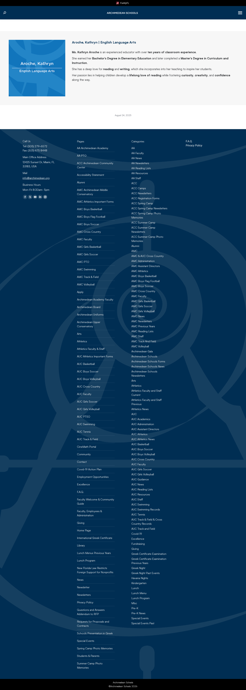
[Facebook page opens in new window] (25, 197)
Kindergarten (138, 583)
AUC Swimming (86, 424)
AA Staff (136, 178)
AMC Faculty (84, 239)
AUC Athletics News (143, 439)
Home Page (84, 530)
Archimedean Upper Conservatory (88, 324)
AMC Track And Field (143, 341)
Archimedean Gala (142, 351)
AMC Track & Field (88, 277)
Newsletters (84, 594)
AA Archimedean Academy (92, 148)
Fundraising (138, 543)
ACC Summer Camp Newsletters (143, 229)
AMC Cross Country (89, 231)
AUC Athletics (139, 434)
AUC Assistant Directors (145, 429)
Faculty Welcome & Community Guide (95, 501)
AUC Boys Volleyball (89, 379)
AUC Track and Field (143, 528)
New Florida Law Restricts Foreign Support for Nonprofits (95, 570)
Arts (79, 333)
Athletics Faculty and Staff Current (146, 393)
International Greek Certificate (94, 538)
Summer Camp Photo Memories (90, 665)
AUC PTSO (83, 416)
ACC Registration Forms (145, 198)
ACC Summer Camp (143, 222)
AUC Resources (140, 494)
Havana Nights (139, 578)
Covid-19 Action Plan (89, 469)
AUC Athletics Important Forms (95, 356)
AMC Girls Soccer (87, 254)
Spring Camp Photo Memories (95, 648)
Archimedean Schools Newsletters (144, 373)
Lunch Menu (138, 593)
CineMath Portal (86, 446)
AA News (136, 158)
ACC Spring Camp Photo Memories (146, 215)
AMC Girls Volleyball (143, 311)
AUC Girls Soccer (87, 401)
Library (81, 545)
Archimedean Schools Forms (148, 361)
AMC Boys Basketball (89, 209)
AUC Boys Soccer (87, 371)
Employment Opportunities (93, 477)
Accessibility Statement (90, 175)
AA (133, 148)
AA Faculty (137, 153)
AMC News (138, 316)
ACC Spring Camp (142, 203)
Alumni (81, 182)
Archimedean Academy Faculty (95, 299)
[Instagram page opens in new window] (45, 197)
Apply (80, 292)
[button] (159, 5)
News (80, 579)
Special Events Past (142, 623)
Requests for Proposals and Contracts (93, 623)
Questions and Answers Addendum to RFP (91, 612)
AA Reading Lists (141, 168)
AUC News (137, 484)
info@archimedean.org (36, 178)
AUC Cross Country (88, 386)
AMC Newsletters (141, 321)
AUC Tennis (84, 431)
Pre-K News (138, 613)
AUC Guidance (140, 479)
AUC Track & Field (87, 439)
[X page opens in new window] (30, 197)
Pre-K (134, 608)
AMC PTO (83, 262)
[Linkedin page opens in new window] (40, 197)
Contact (82, 461)
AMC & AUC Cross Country (147, 256)
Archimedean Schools (144, 356)
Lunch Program (86, 560)
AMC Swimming (86, 269)
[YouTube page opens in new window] (35, 197)
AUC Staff (137, 499)
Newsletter (83, 587)
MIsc (134, 603)
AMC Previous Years (143, 326)
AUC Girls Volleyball (88, 409)
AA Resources (139, 173)
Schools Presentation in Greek (95, 633)
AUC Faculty (84, 394)
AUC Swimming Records (145, 509)
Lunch (135, 588)
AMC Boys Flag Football (91, 216)
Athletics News (140, 409)
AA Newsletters (140, 163)
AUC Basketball (86, 364)
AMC (134, 251)
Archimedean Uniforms (90, 314)
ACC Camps (138, 188)
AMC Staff (137, 336)
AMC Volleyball (86, 284)
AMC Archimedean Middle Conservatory (92, 192)
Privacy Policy (85, 602)
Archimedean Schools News (148, 366)
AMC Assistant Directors (145, 266)
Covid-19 (136, 533)
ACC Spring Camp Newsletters (149, 208)
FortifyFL (124, 3)
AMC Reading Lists (142, 331)
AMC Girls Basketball (89, 246)
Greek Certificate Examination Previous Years (148, 561)
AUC (134, 414)
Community (84, 454)
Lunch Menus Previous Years (94, 553)
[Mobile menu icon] (240, 12)
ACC (134, 183)
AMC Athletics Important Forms (95, 201)
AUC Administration (142, 424)
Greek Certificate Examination (148, 553)
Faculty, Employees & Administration (89, 513)
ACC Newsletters (141, 193)
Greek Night (138, 568)
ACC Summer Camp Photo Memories (147, 239)
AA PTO (82, 155)
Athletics (82, 341)
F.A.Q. (80, 492)
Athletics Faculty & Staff (91, 349)
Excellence (83, 484)
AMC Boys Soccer (88, 224)
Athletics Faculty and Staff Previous (146, 402)
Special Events (85, 640)
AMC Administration (143, 261)
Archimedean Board (88, 307)
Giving (80, 523)
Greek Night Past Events (145, 573)
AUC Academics (140, 419)
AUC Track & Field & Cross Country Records (146, 521)
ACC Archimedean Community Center (95, 165)
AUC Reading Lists (142, 489)
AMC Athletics (139, 271)
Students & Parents (88, 656)
